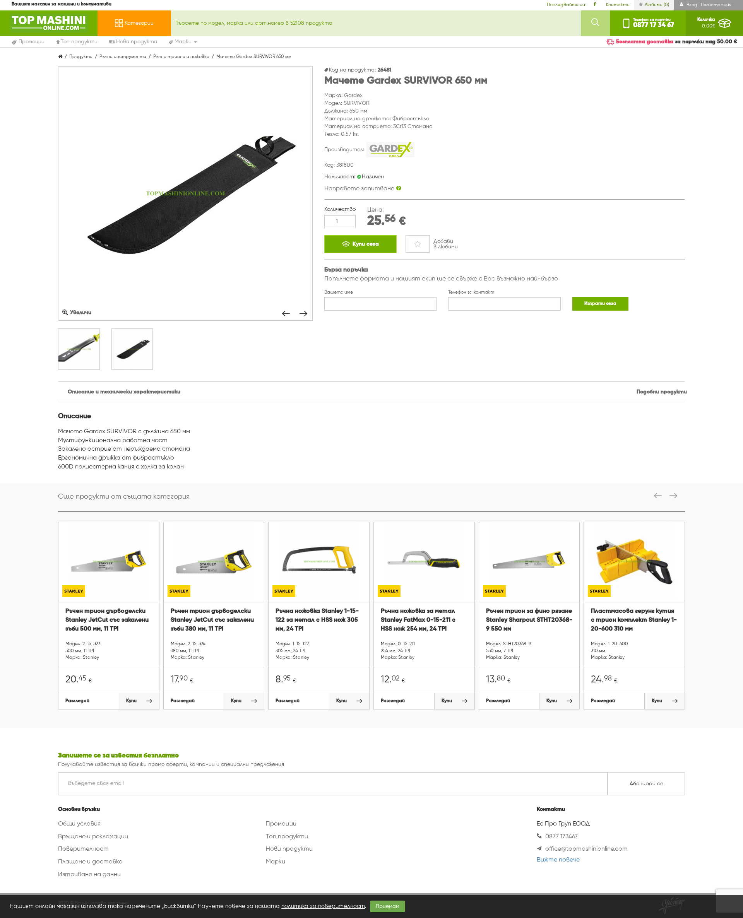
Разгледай (77, 701)
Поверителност (83, 849)
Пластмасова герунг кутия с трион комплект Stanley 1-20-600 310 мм (634, 620)
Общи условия (79, 824)
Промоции (281, 824)
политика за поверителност (323, 906)
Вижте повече (558, 860)
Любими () (657, 5)
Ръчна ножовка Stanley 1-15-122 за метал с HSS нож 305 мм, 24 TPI (317, 620)
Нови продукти (289, 849)
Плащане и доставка (90, 862)
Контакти (618, 5)
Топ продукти (287, 837)
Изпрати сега (600, 303)
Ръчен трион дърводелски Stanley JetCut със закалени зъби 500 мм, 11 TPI (107, 620)
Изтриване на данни (89, 875)
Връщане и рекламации (93, 837)
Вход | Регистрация (708, 5)
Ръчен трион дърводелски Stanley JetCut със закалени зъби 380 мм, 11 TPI (212, 620)
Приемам (387, 906)
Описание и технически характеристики (124, 392)
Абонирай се (646, 783)
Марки (275, 862)
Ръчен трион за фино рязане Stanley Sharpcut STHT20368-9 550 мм (529, 620)
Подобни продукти (662, 392)
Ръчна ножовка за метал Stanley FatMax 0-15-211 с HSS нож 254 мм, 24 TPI (418, 620)
